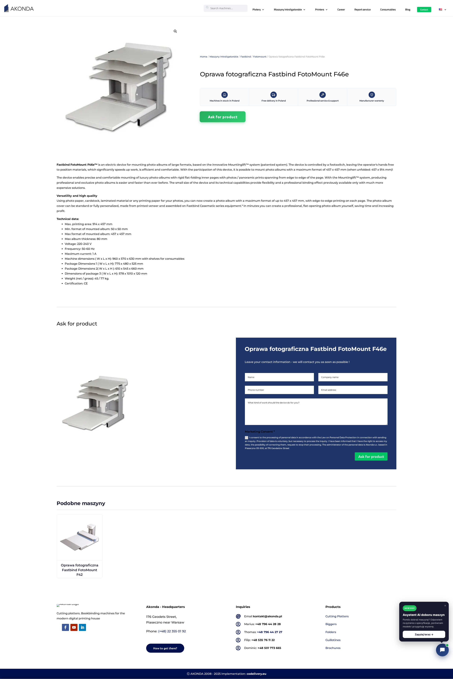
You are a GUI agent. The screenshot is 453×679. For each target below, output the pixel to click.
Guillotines (332, 640)
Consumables (388, 9)
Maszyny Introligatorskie (288, 9)
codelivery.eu (256, 673)
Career (341, 9)
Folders (330, 632)
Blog (407, 9)
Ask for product (222, 116)
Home (203, 56)
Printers (319, 9)
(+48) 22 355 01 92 (172, 631)
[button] (175, 31)
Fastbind (245, 56)
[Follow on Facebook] (65, 627)
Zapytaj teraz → (424, 634)
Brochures (332, 648)
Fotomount (259, 56)
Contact (424, 9)
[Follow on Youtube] (74, 627)
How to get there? (165, 648)
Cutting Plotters (337, 616)
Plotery (257, 9)
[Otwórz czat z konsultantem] (442, 650)
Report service (362, 9)
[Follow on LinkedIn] (82, 627)
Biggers (331, 624)
